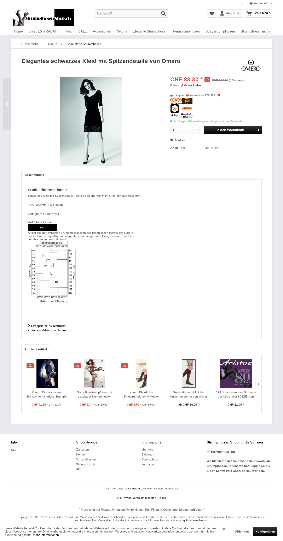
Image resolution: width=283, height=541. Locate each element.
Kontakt (81, 454)
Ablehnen (242, 531)
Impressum (149, 464)
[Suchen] (163, 13)
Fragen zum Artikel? (48, 326)
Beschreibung (35, 174)
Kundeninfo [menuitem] (261, 3)
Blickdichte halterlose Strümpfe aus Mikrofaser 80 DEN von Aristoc (236, 395)
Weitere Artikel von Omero (48, 330)
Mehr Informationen (46, 534)
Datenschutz (150, 459)
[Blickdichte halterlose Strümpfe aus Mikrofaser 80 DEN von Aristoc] (235, 373)
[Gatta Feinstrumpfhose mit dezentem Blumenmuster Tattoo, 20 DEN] (94, 373)
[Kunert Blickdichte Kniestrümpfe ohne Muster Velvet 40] (141, 373)
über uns (147, 449)
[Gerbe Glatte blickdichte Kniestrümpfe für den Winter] (188, 373)
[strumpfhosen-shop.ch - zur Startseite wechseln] (43, 17)
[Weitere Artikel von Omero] (251, 65)
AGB (79, 469)
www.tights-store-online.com (192, 520)
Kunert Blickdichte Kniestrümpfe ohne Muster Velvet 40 (141, 395)
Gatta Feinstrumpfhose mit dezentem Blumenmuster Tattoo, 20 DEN (94, 395)
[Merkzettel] (211, 13)
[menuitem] (131, 13)
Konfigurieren (265, 531)
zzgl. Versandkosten (189, 85)
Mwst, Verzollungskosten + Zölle (145, 497)
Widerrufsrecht (86, 464)
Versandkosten (86, 459)
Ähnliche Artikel (36, 349)
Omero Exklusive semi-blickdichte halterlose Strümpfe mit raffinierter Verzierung (47, 395)
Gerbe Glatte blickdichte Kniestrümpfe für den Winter (188, 394)
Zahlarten (82, 449)
